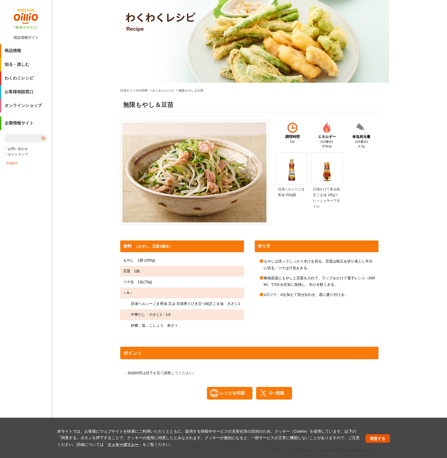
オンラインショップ (23, 105)
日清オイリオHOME (134, 90)
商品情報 (13, 50)
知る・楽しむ (17, 64)
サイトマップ (18, 154)
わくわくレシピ (19, 78)
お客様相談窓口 (19, 91)
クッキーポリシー (123, 444)
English (12, 163)
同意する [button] (377, 438)
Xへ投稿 (276, 393)
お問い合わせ (18, 149)
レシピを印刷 (232, 393)
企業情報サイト (19, 123)
